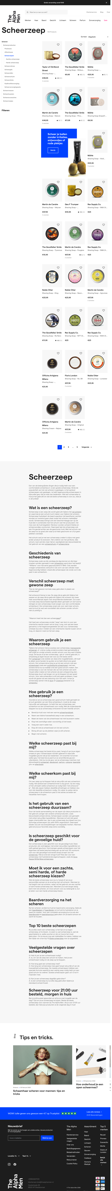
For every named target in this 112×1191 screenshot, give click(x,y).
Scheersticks (9, 80)
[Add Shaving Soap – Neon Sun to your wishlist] (81, 267)
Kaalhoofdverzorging (12, 83)
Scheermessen (8, 90)
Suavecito (104, 1142)
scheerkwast (34, 665)
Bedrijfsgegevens (73, 1149)
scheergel (36, 659)
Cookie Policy (72, 1164)
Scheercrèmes (10, 66)
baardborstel (34, 915)
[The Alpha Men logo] (14, 17)
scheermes (33, 855)
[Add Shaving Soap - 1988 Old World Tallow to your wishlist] (103, 225)
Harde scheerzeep (12, 62)
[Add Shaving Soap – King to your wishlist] (58, 267)
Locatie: (11, 1156)
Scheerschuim (10, 76)
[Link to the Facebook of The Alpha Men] (15, 1164)
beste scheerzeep (56, 939)
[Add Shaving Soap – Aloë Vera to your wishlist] (103, 133)
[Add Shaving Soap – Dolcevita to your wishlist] (58, 353)
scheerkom (59, 563)
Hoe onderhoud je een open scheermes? (89, 1086)
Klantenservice (72, 1135)
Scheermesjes (8, 101)
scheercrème (64, 544)
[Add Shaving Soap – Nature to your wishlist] (58, 90)
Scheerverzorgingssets (13, 87)
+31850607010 (33, 1179)
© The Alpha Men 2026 (73, 1187)
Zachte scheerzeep (12, 59)
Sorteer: (84, 37)
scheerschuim (50, 544)
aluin (51, 681)
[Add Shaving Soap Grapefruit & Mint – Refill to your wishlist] (103, 90)
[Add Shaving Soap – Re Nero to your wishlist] (58, 310)
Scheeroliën (9, 73)
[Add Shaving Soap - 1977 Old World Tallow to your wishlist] (81, 310)
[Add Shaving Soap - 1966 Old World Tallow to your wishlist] (103, 182)
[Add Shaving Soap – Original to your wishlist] (81, 399)
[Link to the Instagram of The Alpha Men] (9, 1164)
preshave (59, 681)
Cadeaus (87, 1158)
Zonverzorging (90, 1154)
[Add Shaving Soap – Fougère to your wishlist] (81, 225)
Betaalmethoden (73, 1152)
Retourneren (72, 1160)
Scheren (5, 42)
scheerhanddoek (66, 713)
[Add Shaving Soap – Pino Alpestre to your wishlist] (81, 90)
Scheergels (8, 69)
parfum (62, 762)
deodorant (54, 762)
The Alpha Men (72, 1128)
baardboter (49, 910)
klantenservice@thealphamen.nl (41, 1182)
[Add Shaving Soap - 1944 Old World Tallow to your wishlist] (103, 310)
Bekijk (53, 150)
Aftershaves (9, 52)
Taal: (24, 1156)
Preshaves (8, 49)
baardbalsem (37, 910)
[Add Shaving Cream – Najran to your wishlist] (58, 399)
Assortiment (90, 1126)
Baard (86, 1135)
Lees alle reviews (93, 1112)
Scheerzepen (9, 55)
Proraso (103, 1139)
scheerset (45, 762)
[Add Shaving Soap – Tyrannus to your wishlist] (58, 225)
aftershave (39, 764)
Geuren (87, 1151)
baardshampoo (48, 915)
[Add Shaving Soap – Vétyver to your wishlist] (58, 182)
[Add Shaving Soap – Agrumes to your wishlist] (103, 267)
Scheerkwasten (8, 94)
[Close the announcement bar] (106, 2)
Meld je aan (47, 1138)
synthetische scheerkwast (57, 665)
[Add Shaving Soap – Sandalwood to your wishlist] (58, 44)
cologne (69, 762)
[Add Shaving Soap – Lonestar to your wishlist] (103, 353)
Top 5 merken (104, 1128)
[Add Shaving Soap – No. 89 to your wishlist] (81, 353)
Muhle (102, 1146)
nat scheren (76, 512)
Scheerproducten (9, 45)
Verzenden (71, 1156)
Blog (14, 1036)
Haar (86, 1132)
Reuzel (102, 1135)
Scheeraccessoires (9, 97)
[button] (19, 42)
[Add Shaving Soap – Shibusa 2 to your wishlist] (81, 44)
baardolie (76, 762)
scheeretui (33, 683)
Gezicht (87, 1139)
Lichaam (87, 1143)
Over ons (70, 1145)
